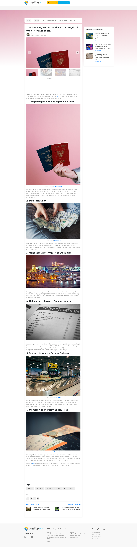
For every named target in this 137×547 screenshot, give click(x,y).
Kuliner (26, 8)
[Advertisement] (55, 86)
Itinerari (56, 8)
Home (28, 20)
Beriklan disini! (52, 3)
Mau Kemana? (63, 3)
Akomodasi (41, 8)
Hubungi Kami (96, 534)
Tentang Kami (96, 532)
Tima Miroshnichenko (57, 186)
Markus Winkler (57, 397)
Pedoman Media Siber (98, 536)
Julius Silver (57, 289)
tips (57, 96)
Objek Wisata (33, 8)
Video (61, 8)
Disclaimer (95, 538)
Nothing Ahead (57, 341)
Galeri (46, 8)
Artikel (51, 8)
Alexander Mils (57, 240)
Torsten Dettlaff (57, 451)
